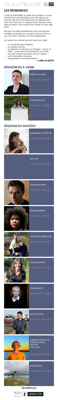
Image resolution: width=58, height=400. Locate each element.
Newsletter (35, 394)
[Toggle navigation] (51, 4)
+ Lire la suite (45, 60)
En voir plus (29, 388)
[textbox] (29, 51)
